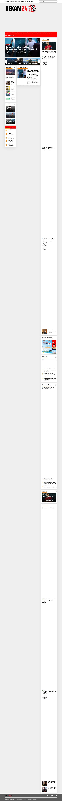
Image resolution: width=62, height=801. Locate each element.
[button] (56, 1)
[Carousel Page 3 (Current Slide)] (49, 500)
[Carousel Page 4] (50, 500)
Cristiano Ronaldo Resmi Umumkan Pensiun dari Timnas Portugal (11, 130)
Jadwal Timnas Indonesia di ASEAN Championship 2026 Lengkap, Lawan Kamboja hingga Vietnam (11, 145)
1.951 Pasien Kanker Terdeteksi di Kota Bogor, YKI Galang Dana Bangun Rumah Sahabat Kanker (52, 782)
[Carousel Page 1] (46, 500)
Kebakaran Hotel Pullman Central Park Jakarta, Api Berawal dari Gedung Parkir (51, 57)
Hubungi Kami (19, 799)
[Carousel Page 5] (52, 500)
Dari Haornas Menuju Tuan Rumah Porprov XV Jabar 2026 (52, 691)
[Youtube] (53, 796)
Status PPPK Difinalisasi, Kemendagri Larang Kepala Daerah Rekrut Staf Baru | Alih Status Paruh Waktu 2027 (50, 374)
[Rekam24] (21, 8)
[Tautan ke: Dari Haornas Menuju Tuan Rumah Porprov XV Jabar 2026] (44, 734)
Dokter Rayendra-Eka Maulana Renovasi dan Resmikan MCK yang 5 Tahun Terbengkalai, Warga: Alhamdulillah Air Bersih (21, 50)
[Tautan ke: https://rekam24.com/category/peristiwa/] (56, 385)
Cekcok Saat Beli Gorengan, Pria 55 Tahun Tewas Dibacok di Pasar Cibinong (50, 483)
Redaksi (24, 799)
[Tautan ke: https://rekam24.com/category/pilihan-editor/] (56, 357)
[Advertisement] (31, 22)
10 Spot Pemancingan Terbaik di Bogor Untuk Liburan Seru (11, 138)
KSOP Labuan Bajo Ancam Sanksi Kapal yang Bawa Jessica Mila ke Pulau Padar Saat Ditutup (34, 62)
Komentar (13, 127)
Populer (7, 127)
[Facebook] (47, 796)
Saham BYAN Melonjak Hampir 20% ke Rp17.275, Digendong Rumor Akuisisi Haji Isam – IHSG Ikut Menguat (10, 62)
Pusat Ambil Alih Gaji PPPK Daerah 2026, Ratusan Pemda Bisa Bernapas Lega (13, 82)
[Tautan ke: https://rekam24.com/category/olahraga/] (56, 491)
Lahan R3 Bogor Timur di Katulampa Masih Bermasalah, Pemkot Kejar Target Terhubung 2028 (52, 239)
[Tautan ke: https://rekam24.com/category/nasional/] (14, 104)
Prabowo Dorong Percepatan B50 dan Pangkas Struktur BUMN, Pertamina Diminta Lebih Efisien (52, 330)
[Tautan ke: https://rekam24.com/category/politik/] (14, 67)
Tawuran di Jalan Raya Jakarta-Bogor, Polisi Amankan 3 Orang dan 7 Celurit (49, 479)
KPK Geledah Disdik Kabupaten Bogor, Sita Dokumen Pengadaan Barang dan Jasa (52, 788)
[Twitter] (49, 796)
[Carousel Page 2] (47, 500)
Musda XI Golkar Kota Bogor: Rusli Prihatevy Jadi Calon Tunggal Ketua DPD (13, 87)
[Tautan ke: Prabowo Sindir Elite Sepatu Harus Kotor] (8, 93)
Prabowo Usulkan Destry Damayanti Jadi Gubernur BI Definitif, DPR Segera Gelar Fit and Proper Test (10, 77)
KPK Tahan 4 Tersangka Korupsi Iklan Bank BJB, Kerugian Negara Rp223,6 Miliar (52, 148)
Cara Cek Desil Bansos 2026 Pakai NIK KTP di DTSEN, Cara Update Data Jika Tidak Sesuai (50, 369)
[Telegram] (56, 796)
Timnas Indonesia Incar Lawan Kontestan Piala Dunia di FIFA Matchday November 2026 (11, 134)
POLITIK (8, 44)
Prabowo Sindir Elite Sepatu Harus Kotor (12, 92)
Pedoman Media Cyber (32, 799)
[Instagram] (51, 796)
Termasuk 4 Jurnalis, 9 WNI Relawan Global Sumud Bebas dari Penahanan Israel (11, 141)
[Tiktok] (54, 796)
